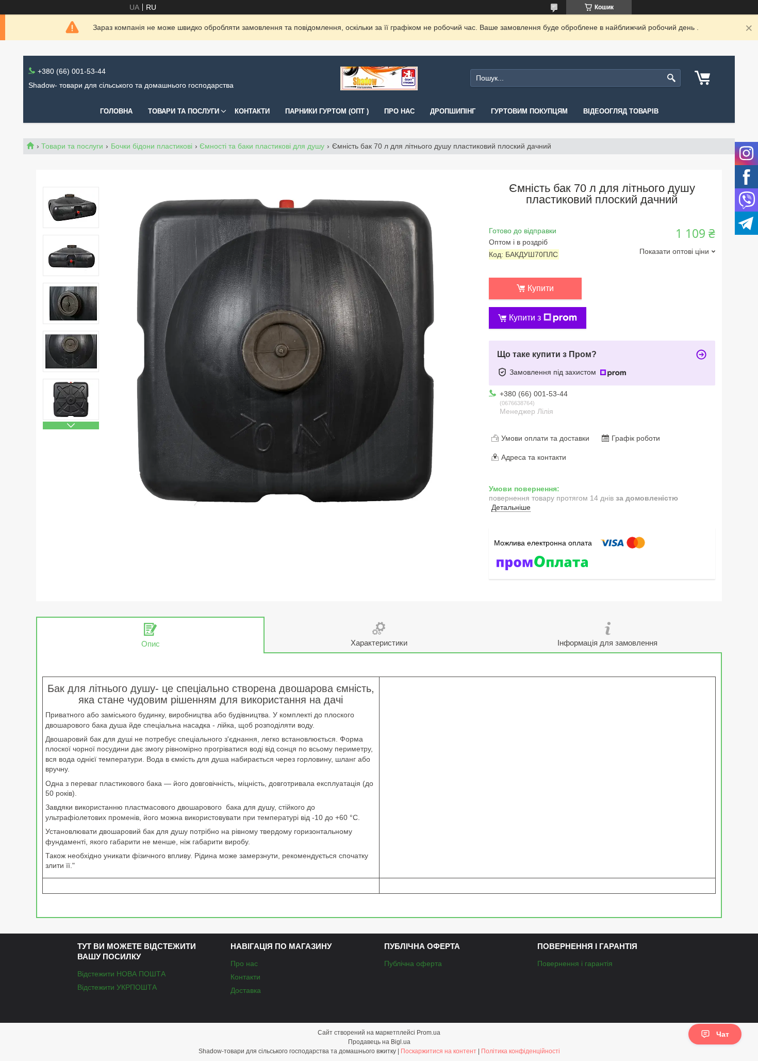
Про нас (399, 111)
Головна (116, 111)
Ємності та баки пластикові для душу (262, 146)
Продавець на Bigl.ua (379, 1042)
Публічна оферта (413, 963)
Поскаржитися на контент (438, 1051)
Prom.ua (428, 1032)
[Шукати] (672, 78)
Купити (541, 288)
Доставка (245, 990)
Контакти (252, 111)
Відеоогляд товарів (620, 111)
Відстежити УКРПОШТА (117, 987)
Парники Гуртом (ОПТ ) (327, 111)
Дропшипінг (452, 111)
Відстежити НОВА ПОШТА (121, 974)
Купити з (525, 317)
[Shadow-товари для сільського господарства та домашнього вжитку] (379, 78)
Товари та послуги (183, 111)
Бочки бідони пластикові (151, 146)
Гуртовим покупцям (529, 111)
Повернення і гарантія (575, 963)
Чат (722, 1034)
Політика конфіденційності (520, 1051)
